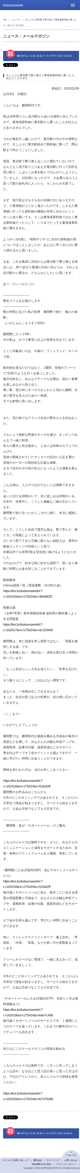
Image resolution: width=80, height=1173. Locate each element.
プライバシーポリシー (66, 1164)
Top (5, 19)
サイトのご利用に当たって (16, 1160)
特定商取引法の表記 (41, 1164)
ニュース (16, 19)
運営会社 (37, 1160)
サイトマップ (53, 1160)
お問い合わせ (70, 1160)
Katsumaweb (13, 5)
